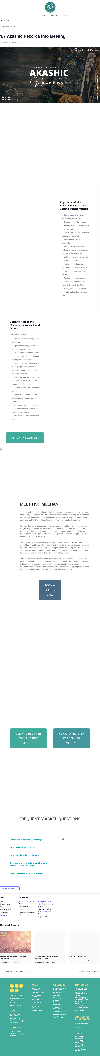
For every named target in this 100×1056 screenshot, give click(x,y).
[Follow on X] (21, 986)
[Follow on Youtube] (12, 990)
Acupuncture (57, 992)
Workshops (3, 915)
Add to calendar (10, 888)
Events (67, 16)
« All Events (4, 20)
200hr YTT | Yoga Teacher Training (81, 989)
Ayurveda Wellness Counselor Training (81, 1006)
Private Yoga (57, 997)
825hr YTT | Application (79, 1045)
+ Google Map (46, 911)
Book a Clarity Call (50, 590)
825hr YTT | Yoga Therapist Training (81, 998)
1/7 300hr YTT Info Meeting (88, 971)
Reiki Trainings (80, 1010)
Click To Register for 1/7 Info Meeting (71, 738)
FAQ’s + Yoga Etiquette (36, 995)
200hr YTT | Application (79, 1037)
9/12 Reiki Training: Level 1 (78, 956)
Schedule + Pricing (38, 992)
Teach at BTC (36, 1002)
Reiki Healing (57, 1004)
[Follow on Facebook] (12, 986)
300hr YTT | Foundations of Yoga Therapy (82, 994)
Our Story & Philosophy (36, 989)
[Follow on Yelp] (17, 990)
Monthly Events (37, 1010)
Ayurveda (56, 995)
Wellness (43, 16)
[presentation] (15, 942)
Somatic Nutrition (59, 1011)
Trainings (55, 16)
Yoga (32, 16)
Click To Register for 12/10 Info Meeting (28, 738)
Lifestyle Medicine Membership (59, 989)
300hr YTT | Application (79, 1041)
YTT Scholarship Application (80, 1002)
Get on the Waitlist (25, 437)
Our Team (35, 999)
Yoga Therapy (58, 1017)
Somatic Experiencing (57, 1008)
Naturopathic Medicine (58, 1001)
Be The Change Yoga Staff (27, 901)
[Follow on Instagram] (17, 986)
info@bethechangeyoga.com (17, 1034)
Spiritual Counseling (60, 1014)
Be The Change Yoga (44, 901)
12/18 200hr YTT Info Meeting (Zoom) (16, 971)
